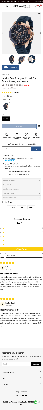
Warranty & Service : (9, 198)
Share (23, 207)
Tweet (13, 207)
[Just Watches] (21, 6)
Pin (32, 207)
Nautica (5, 74)
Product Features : (8, 185)
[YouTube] (26, 395)
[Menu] (4, 6)
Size (3, 115)
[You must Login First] (38, 126)
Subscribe (36, 364)
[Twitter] (23, 395)
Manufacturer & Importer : (11, 189)
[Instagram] (17, 395)
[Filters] (2, 255)
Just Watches (13, 402)
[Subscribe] (36, 148)
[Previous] (2, 32)
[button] (7, 92)
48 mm (5, 119)
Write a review (21, 249)
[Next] (40, 32)
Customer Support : (9, 193)
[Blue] (6, 106)
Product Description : (9, 181)
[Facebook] (20, 395)
